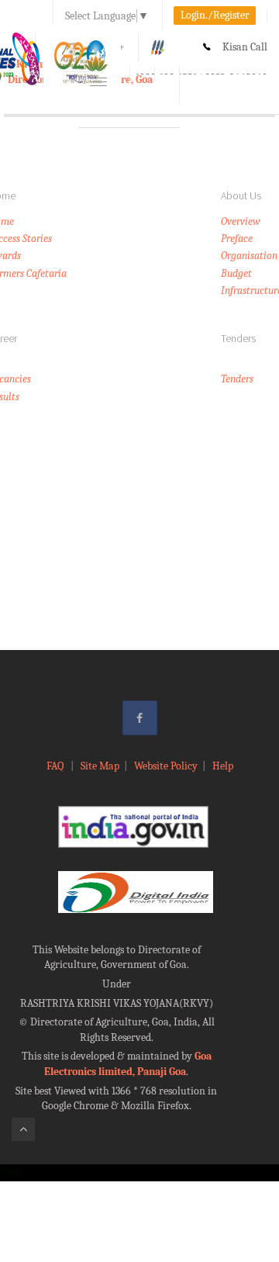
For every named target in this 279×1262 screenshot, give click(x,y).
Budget (236, 273)
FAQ (56, 766)
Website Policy (166, 766)
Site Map (100, 766)
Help (222, 766)
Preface (237, 238)
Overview (240, 221)
